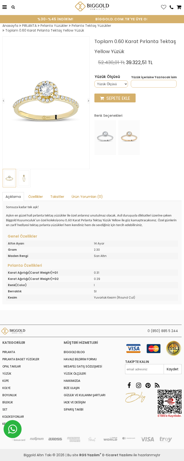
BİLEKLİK (7, 402)
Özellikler (35, 196)
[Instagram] (138, 385)
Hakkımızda (72, 381)
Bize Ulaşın (72, 388)
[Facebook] (129, 385)
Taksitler (57, 196)
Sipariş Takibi (73, 409)
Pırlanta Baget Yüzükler (20, 359)
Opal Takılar (11, 366)
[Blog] (157, 385)
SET (4, 409)
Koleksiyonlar (13, 417)
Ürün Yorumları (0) (87, 196)
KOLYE (6, 388)
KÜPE (5, 381)
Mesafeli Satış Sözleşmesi (83, 366)
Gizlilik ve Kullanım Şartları (84, 395)
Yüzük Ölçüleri (75, 374)
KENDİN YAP (10, 424)
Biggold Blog (74, 352)
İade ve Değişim (75, 402)
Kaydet (172, 369)
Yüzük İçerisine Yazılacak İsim (154, 77)
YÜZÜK (6, 374)
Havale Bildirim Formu (80, 359)
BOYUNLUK (9, 395)
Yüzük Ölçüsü (107, 76)
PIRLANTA (8, 352)
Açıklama (13, 196)
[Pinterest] (148, 385)
